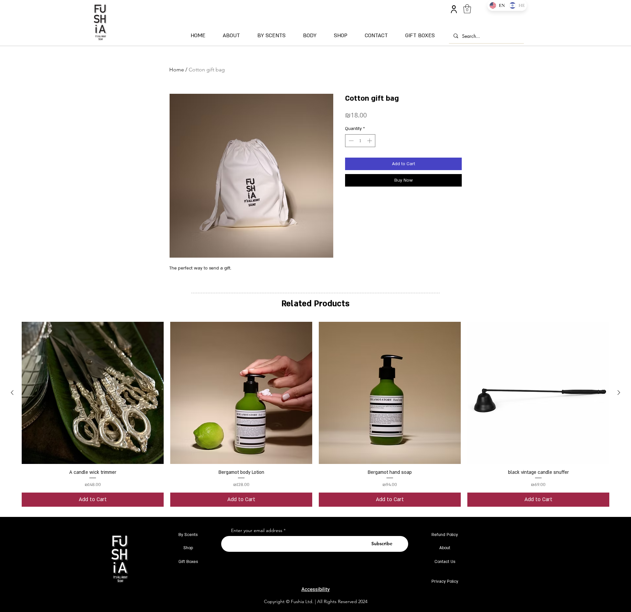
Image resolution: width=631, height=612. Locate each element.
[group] (315, 414)
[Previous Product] (12, 392)
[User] (453, 9)
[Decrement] (350, 141)
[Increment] (370, 141)
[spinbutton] (360, 141)
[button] (467, 8)
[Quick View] (93, 393)
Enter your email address (256, 530)
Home (176, 69)
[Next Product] (619, 392)
